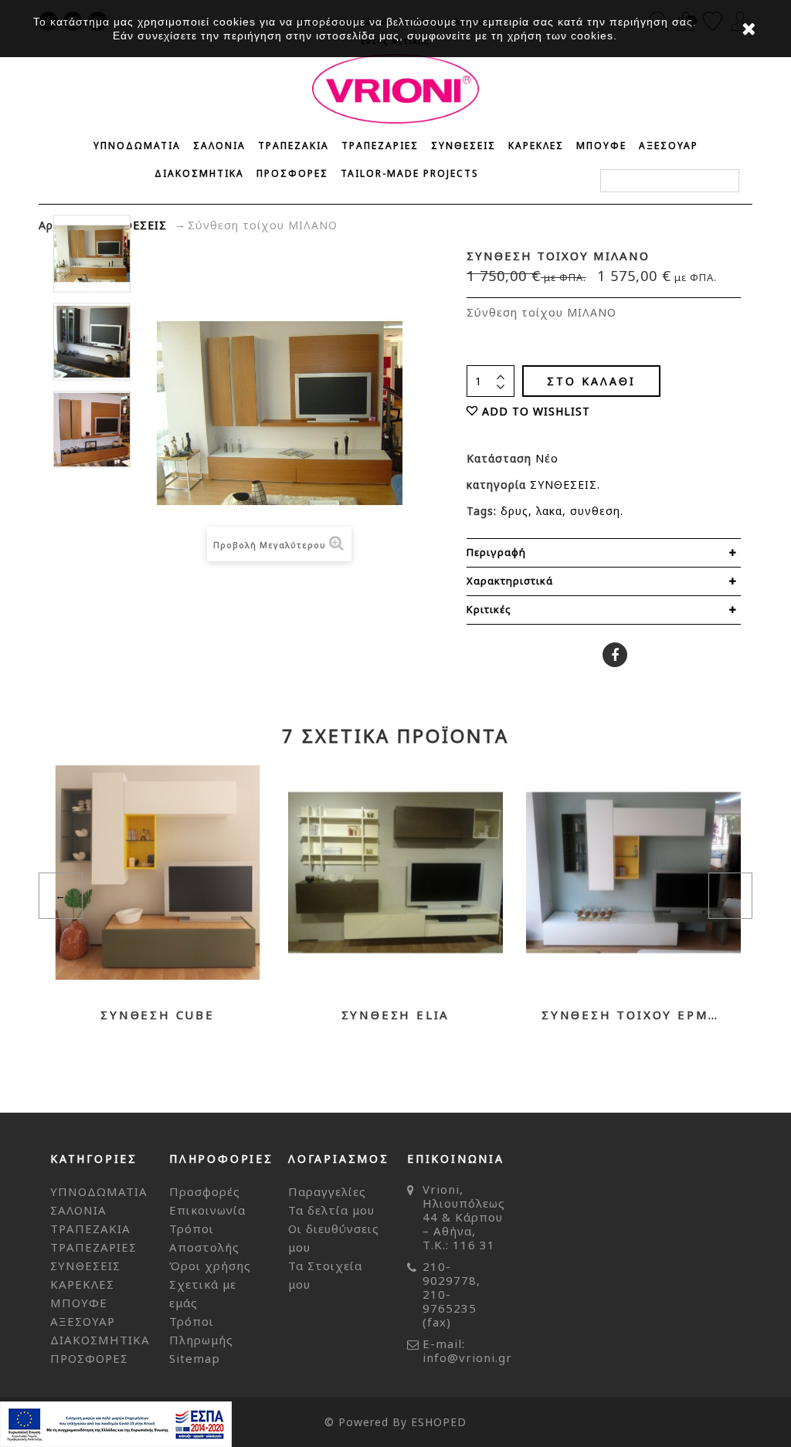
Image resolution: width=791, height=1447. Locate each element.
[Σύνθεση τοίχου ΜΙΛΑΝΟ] (92, 253)
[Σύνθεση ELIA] (395, 872)
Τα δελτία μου (331, 1210)
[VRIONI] (395, 89)
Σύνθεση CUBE (157, 1015)
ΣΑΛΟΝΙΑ (219, 145)
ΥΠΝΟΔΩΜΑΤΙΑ (137, 145)
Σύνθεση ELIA (395, 1015)
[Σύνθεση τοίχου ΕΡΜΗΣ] (633, 872)
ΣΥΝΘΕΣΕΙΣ (463, 145)
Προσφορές (204, 1191)
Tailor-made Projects (410, 173)
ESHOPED (439, 1422)
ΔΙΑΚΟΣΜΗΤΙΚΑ (199, 173)
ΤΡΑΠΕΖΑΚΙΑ (293, 145)
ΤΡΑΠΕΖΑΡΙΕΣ (380, 145)
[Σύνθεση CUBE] (157, 872)
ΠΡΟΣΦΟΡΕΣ (292, 173)
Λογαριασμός (338, 1158)
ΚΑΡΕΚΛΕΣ (536, 145)
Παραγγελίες (327, 1191)
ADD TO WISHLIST (536, 411)
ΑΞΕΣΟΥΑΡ (668, 145)
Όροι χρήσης (210, 1265)
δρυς (514, 510)
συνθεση (595, 510)
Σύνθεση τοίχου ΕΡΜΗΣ (633, 1015)
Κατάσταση (501, 458)
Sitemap (194, 1358)
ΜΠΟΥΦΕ (601, 145)
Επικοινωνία (207, 1210)
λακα (549, 510)
